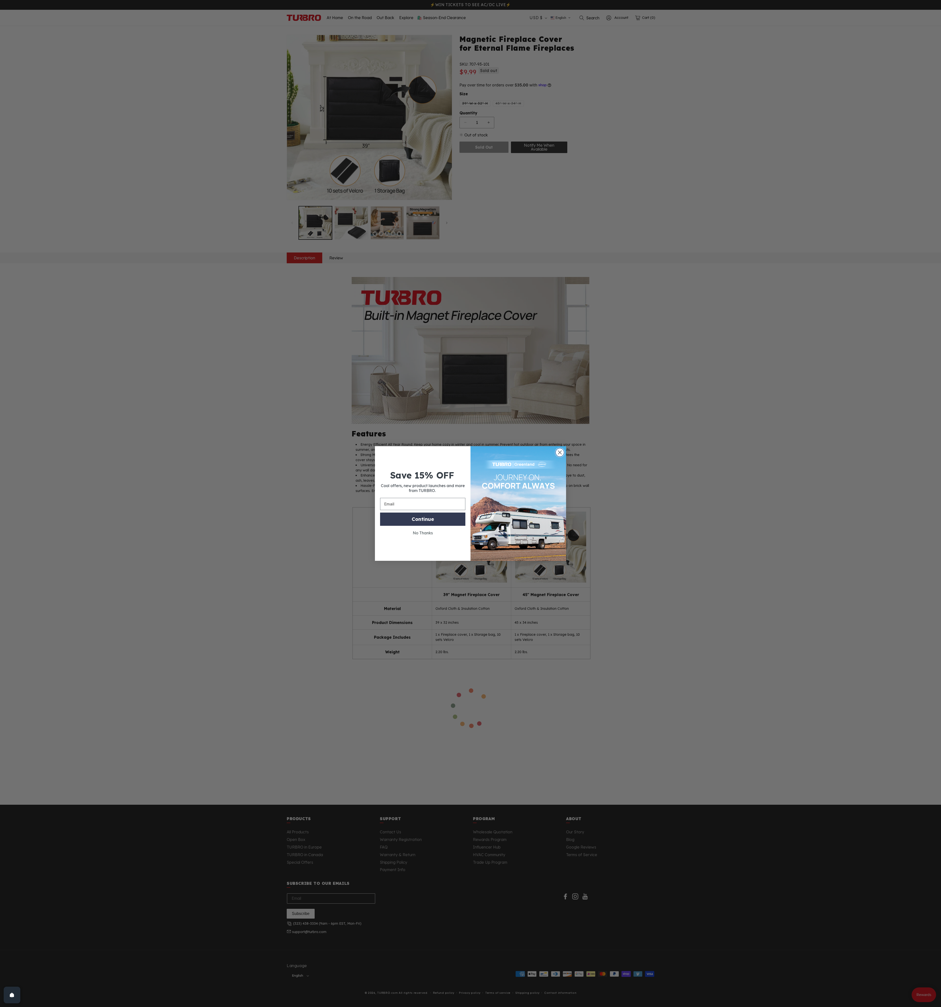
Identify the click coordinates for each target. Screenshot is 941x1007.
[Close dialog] (560, 452)
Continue (423, 519)
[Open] (12, 995)
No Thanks (423, 532)
